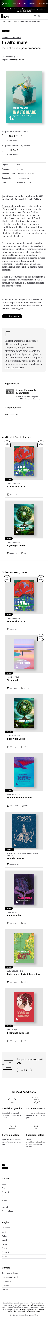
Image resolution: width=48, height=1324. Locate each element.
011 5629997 (25, 1305)
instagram (6, 1281)
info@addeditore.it (10, 1277)
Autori (4, 1236)
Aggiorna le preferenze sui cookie (29, 1311)
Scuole (4, 1248)
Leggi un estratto (12, 316)
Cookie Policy (12, 1311)
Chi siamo (6, 1227)
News (4, 1244)
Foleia (36, 1315)
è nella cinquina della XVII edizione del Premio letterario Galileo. (22, 198)
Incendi (5, 1207)
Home (3, 21)
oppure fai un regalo (9, 140)
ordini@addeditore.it (34, 1142)
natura (21, 59)
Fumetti (5, 1192)
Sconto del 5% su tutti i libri (14, 9)
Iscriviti (24, 1070)
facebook (5, 1285)
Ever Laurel (8, 209)
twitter (5, 1289)
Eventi (4, 1240)
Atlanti (5, 1200)
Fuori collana (7, 1211)
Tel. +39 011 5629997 (10, 1273)
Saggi (15, 21)
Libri (9, 21)
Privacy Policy (39, 1309)
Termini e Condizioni (26, 1309)
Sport (4, 1196)
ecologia (14, 59)
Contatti (5, 1252)
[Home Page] (6, 16)
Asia (3, 1188)
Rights (4, 1256)
